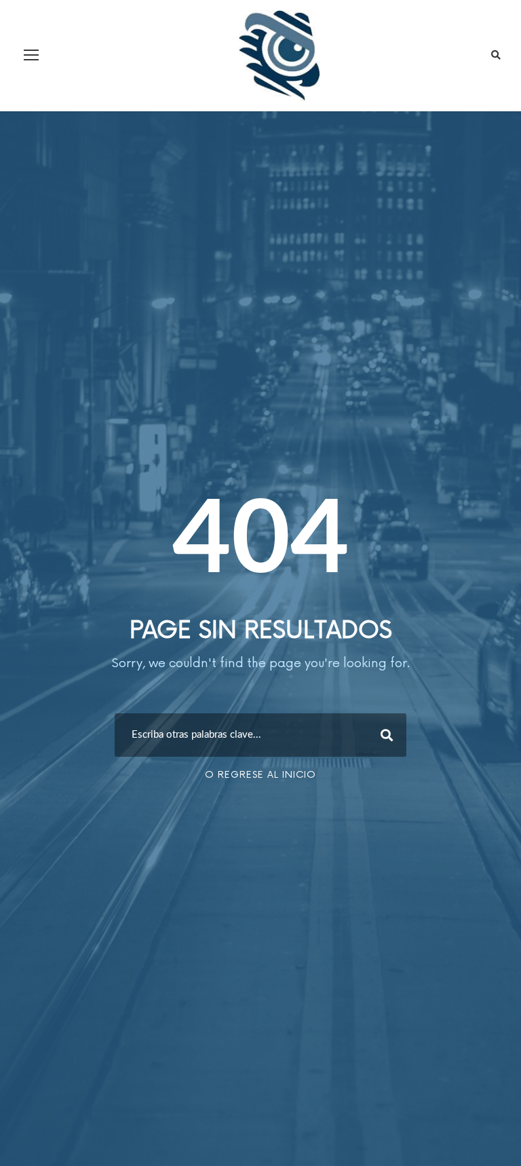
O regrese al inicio (260, 775)
